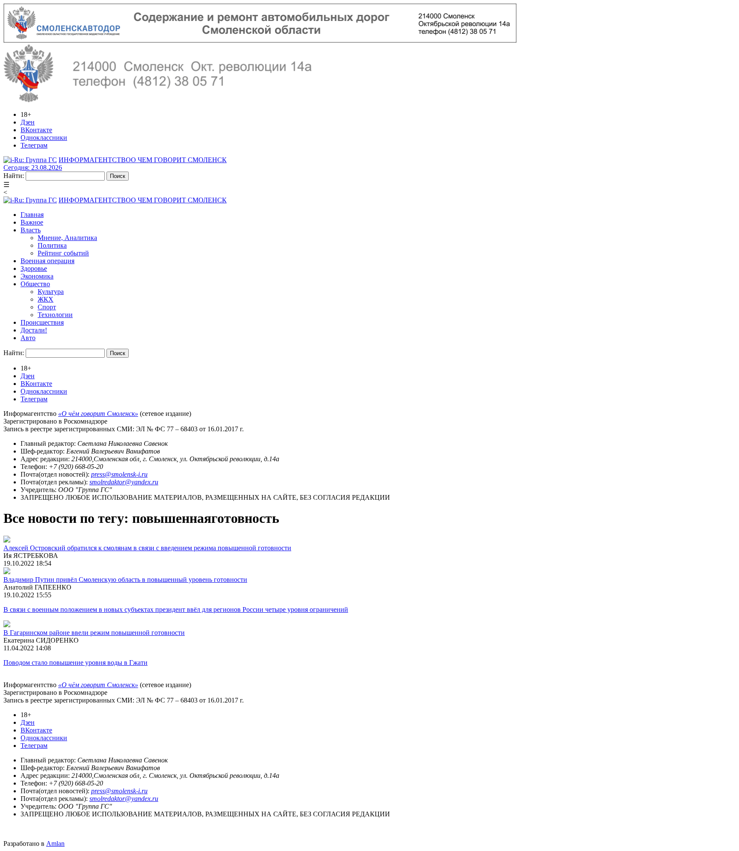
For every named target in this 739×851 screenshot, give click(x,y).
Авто (28, 337)
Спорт (47, 307)
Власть (31, 230)
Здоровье (34, 268)
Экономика (37, 276)
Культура (51, 291)
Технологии (55, 314)
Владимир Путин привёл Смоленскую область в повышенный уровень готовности (125, 579)
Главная (32, 214)
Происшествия (42, 322)
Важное (32, 222)
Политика (52, 245)
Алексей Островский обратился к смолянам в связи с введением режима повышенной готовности (147, 548)
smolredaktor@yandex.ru (123, 482)
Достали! (34, 330)
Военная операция (47, 260)
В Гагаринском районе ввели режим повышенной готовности (94, 632)
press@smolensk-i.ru (119, 474)
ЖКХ (45, 299)
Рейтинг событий (63, 253)
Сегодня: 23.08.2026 (32, 167)
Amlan (55, 843)
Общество (35, 284)
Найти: (13, 175)
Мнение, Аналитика (67, 237)
